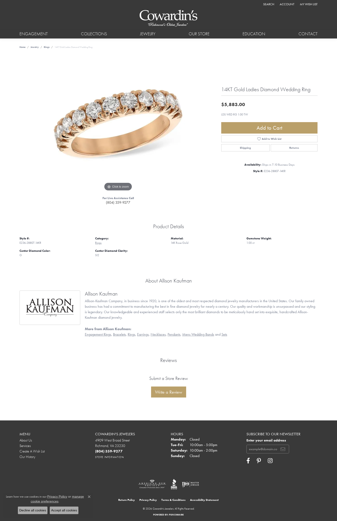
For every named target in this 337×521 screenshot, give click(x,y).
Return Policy (126, 500)
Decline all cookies (32, 510)
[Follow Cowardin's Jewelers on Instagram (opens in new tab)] (270, 460)
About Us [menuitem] (25, 440)
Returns (294, 148)
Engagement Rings (98, 334)
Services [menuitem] (25, 445)
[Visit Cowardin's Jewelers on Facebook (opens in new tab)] (248, 460)
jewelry (34, 47)
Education (254, 34)
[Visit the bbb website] (174, 484)
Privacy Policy (148, 500)
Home (22, 47)
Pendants (174, 334)
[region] (118, 123)
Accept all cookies (64, 510)
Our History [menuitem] (27, 456)
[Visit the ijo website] (190, 484)
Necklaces (158, 334)
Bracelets (119, 334)
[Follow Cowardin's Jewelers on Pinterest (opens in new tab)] (258, 460)
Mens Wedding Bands (198, 334)
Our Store (199, 34)
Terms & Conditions (173, 500)
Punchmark (176, 514)
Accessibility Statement (204, 500)
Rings (47, 47)
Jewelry (147, 34)
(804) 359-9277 (118, 202)
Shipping (245, 148)
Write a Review (168, 392)
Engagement (33, 34)
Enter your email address (266, 440)
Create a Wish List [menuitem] (32, 451)
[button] (268, 4)
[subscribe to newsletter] (283, 449)
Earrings (143, 334)
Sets (224, 334)
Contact (308, 34)
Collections (94, 34)
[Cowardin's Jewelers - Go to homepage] (168, 18)
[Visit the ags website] (152, 484)
